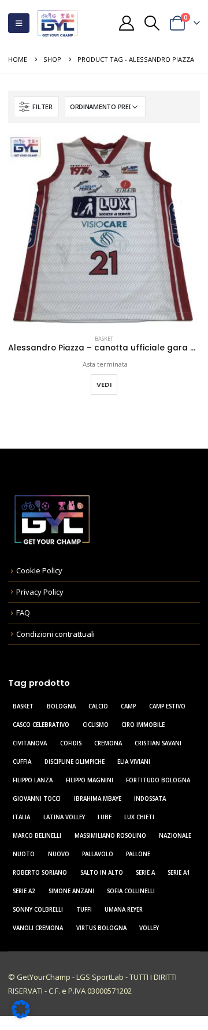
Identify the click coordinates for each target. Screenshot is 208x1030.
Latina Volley (64, 817)
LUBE (105, 817)
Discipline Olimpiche (74, 762)
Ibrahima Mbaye (97, 799)
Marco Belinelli (37, 835)
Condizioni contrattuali (55, 634)
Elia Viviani (133, 762)
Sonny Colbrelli (38, 909)
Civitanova (30, 743)
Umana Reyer (124, 909)
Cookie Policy (39, 570)
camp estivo (167, 706)
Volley (149, 928)
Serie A (145, 872)
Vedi (104, 384)
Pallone (138, 854)
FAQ (23, 612)
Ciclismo (96, 725)
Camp (128, 706)
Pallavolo (97, 854)
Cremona (108, 743)
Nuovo (58, 854)
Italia (21, 817)
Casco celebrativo (41, 725)
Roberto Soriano (40, 872)
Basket (104, 338)
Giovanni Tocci (37, 799)
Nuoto (24, 854)
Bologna (61, 706)
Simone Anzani (71, 891)
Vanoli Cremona (38, 928)
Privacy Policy (40, 592)
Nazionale (175, 835)
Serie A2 (24, 891)
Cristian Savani (158, 743)
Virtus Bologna (101, 928)
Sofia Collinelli (131, 891)
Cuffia (22, 762)
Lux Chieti (139, 817)
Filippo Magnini (89, 780)
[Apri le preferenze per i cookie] (21, 1008)
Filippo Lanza (33, 780)
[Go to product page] (103, 230)
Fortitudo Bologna (158, 780)
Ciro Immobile (143, 725)
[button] (18, 23)
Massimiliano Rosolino (110, 835)
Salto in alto (101, 872)
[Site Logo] (57, 23)
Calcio (98, 706)
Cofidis (70, 743)
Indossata (150, 799)
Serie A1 (179, 872)
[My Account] (126, 23)
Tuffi (84, 909)
